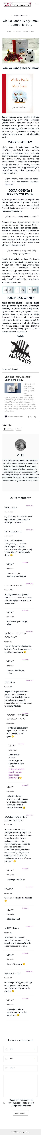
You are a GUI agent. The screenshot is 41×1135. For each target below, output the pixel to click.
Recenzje (23, 16)
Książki (16, 16)
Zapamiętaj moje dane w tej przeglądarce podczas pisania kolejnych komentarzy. (21, 1103)
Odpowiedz (29, 506)
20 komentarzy (28, 31)
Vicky (9, 31)
